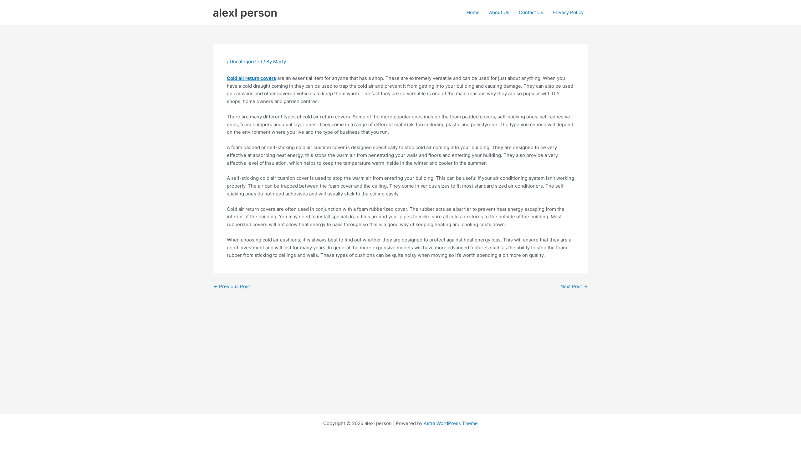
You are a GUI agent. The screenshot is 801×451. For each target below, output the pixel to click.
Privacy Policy (568, 12)
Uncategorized (246, 62)
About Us (499, 12)
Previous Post (231, 286)
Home (473, 12)
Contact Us (531, 12)
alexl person (245, 12)
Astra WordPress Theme (451, 423)
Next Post (574, 286)
